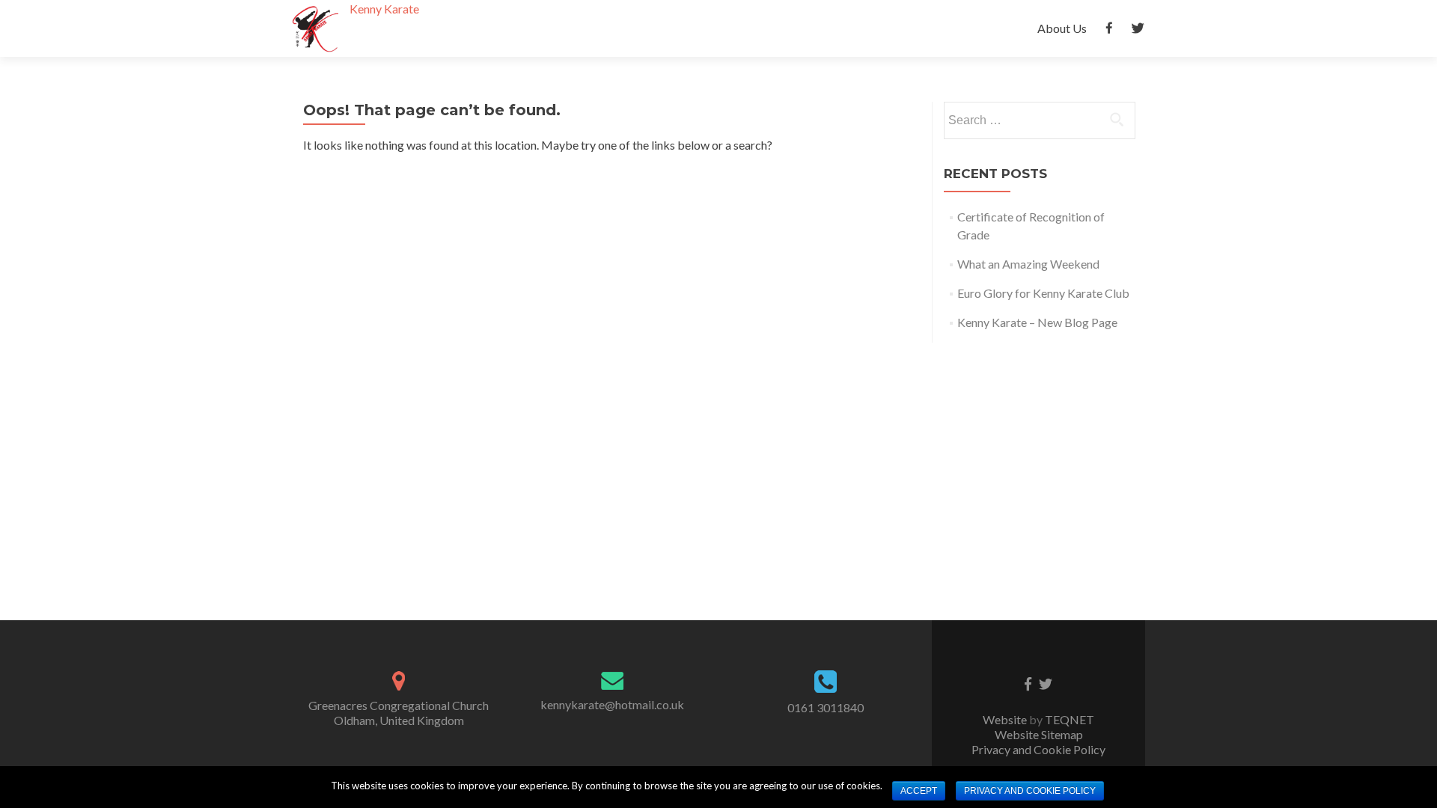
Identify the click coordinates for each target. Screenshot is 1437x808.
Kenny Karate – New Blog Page (1037, 322)
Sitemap (1062, 734)
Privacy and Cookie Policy (1038, 749)
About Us (1062, 28)
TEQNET (1069, 719)
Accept (918, 791)
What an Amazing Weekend (1028, 264)
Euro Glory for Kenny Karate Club (1043, 293)
